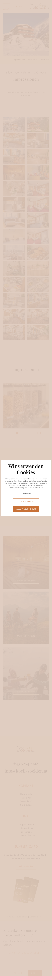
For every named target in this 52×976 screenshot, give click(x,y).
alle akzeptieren (26, 508)
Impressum (39, 488)
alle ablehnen (26, 501)
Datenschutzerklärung (16, 488)
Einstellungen (26, 493)
